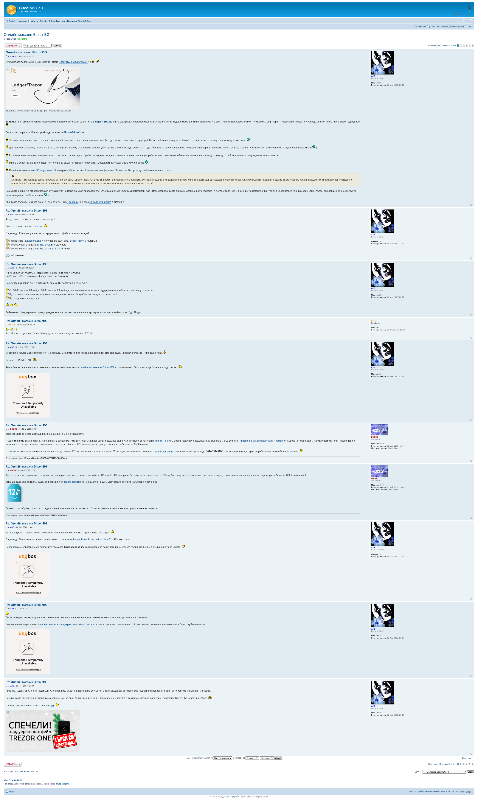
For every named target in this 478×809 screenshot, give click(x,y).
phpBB (235, 797)
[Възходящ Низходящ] (271, 758)
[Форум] (12, 9)
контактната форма (100, 202)
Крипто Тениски (163, 440)
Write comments (11, 44)
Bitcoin (43, 21)
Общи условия (44, 170)
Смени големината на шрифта (469, 20)
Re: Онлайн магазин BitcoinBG (26, 210)
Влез (470, 26)
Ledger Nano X (35, 240)
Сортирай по (239, 758)
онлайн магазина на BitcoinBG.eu (98, 367)
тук (52, 705)
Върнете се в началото (471, 205)
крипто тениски (72, 481)
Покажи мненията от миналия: (198, 758)
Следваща (467, 758)
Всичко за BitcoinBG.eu (79, 21)
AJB (12, 56)
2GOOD (13, 429)
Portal (12, 21)
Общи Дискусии (57, 21)
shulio (58, 784)
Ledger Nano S (78, 240)
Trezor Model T (48, 248)
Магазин (23, 21)
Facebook (72, 202)
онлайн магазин (33, 226)
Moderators (21, 39)
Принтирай (464, 20)
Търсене (422, 26)
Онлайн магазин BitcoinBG (27, 34)
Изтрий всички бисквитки (427, 791)
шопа (150, 290)
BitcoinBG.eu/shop (74, 132)
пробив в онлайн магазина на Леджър (261, 440)
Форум (34, 21)
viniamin (65, 784)
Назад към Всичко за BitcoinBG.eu (22, 771)
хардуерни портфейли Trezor (75, 624)
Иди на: (417, 772)
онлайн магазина (163, 451)
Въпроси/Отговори (439, 26)
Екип (411, 791)
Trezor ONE (46, 244)
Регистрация (458, 26)
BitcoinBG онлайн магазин (73, 61)
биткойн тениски (47, 624)
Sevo (12, 325)
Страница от (446, 45)
